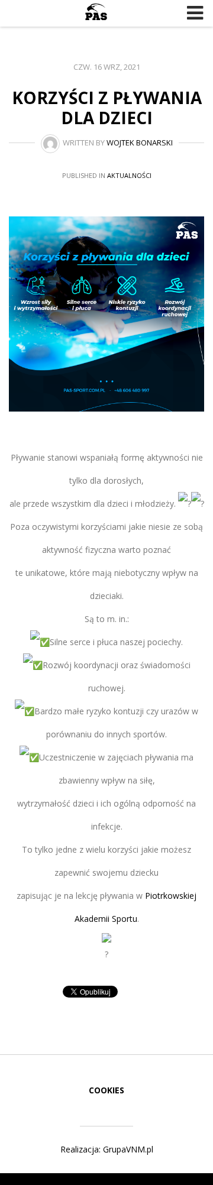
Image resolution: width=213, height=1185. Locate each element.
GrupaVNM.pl (128, 1149)
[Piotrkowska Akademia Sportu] (96, 12)
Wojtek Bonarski (139, 142)
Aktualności (129, 175)
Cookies (106, 1090)
